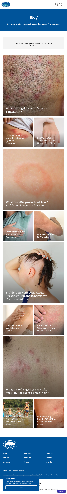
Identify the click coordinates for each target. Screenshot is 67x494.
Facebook (49, 458)
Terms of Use (55, 475)
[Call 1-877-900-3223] (60, 4)
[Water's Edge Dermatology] (6, 4)
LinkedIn (49, 462)
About (5, 453)
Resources (27, 458)
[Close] (37, 477)
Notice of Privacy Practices (11, 475)
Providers (27, 453)
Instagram (49, 453)
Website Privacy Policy (25, 483)
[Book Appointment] (56, 4)
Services (6, 458)
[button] (65, 4)
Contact (27, 462)
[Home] (10, 444)
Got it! (21, 487)
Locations (6, 462)
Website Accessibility (27, 475)
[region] (21, 483)
